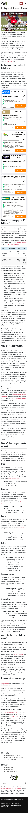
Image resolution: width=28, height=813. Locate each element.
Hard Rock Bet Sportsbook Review (12, 161)
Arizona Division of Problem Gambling (11, 788)
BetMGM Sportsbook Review (10, 115)
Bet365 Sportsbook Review (10, 202)
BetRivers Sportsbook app (12, 244)
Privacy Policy (4, 807)
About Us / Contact (5, 803)
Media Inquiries (15, 803)
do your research (18, 654)
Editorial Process (5, 805)
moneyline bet (15, 716)
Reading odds (5, 683)
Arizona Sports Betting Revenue (13, 757)
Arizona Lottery (8, 769)
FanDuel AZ (20, 527)
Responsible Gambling (10, 759)
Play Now (20, 105)
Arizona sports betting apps (18, 398)
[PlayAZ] (13, 3)
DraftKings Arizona (13, 478)
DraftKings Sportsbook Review (11, 140)
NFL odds (9, 61)
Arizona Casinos (8, 767)
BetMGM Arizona (21, 242)
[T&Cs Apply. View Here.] (24, 96)
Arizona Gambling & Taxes (11, 756)
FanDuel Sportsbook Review (10, 96)
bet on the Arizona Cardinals (12, 712)
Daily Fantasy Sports (10, 771)
